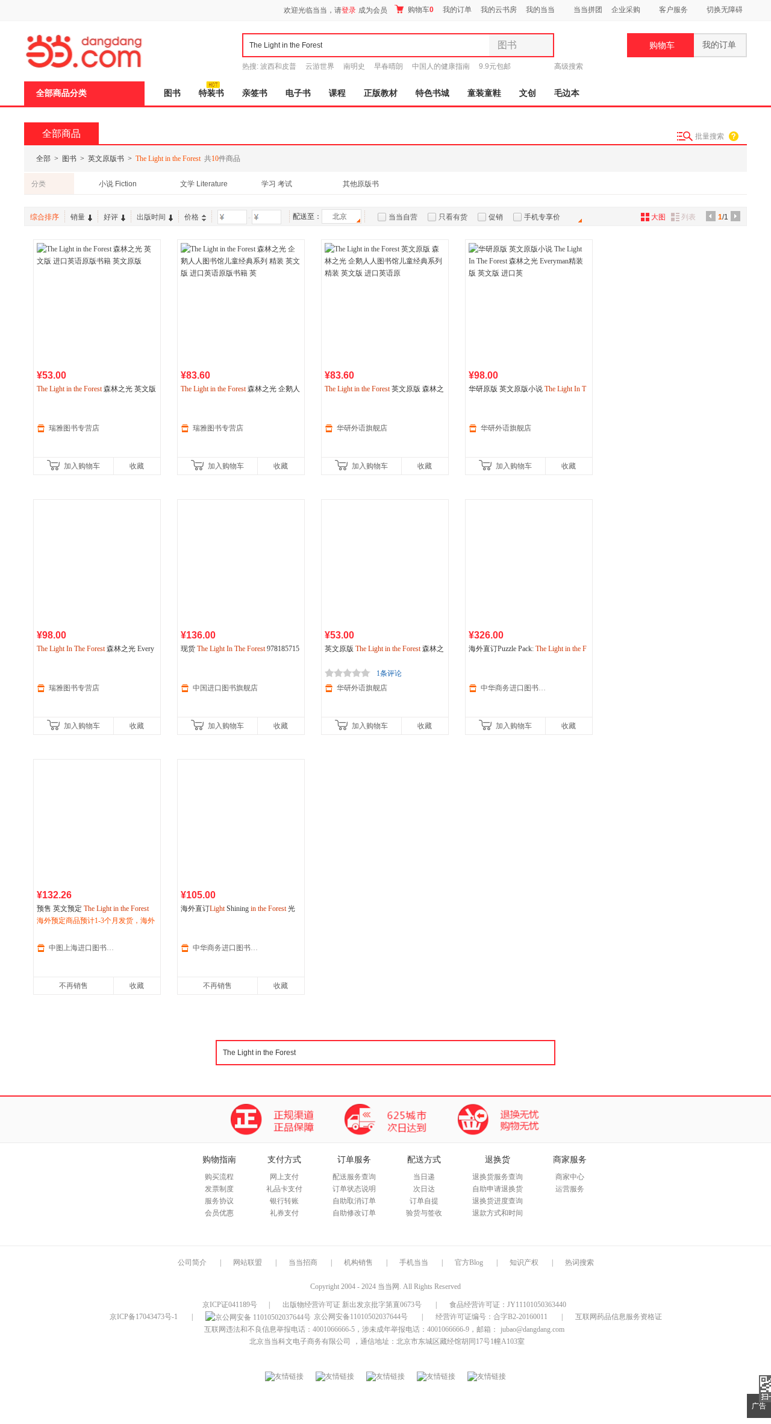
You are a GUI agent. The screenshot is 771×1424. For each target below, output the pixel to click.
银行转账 (284, 1201)
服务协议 (219, 1201)
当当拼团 (587, 9)
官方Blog (469, 1262)
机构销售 (358, 1262)
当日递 (424, 1177)
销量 (77, 217)
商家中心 (569, 1177)
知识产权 (525, 1262)
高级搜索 (568, 66)
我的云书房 (499, 9)
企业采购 (625, 9)
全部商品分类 (61, 93)
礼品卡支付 (284, 1189)
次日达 (424, 1189)
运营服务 (569, 1189)
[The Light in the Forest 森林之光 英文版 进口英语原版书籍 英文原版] (97, 303)
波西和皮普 (278, 66)
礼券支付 (284, 1213)
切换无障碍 (725, 9)
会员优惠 (219, 1213)
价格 (191, 217)
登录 (349, 10)
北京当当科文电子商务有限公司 (300, 1341)
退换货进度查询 (497, 1201)
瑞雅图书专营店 (74, 428)
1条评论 (389, 673)
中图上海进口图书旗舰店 (82, 948)
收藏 (137, 466)
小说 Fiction (118, 184)
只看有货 (453, 217)
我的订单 (457, 9)
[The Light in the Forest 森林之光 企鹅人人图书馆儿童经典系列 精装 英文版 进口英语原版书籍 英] (241, 303)
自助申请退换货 (497, 1189)
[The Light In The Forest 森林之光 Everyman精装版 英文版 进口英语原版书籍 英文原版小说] (97, 563)
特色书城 (432, 93)
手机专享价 (542, 217)
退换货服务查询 (497, 1177)
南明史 (354, 66)
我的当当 (540, 9)
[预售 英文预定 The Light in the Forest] (97, 823)
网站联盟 (247, 1262)
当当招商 (303, 1262)
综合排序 (44, 217)
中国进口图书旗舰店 (225, 688)
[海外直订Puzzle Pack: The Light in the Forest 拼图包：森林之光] (529, 563)
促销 (496, 217)
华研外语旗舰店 (362, 428)
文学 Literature (204, 184)
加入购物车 (82, 466)
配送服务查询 (354, 1177)
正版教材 (381, 93)
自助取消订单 (354, 1201)
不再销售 (73, 985)
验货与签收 (424, 1213)
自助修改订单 (354, 1213)
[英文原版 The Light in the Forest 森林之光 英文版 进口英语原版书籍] (385, 563)
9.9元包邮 (495, 66)
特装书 (211, 93)
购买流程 (219, 1177)
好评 (111, 217)
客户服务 (673, 9)
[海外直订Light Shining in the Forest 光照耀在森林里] (241, 823)
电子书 (298, 93)
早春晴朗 (388, 66)
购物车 (420, 9)
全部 (43, 158)
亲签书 (254, 93)
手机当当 (413, 1262)
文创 (527, 93)
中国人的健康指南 (441, 66)
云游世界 (319, 66)
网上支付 (284, 1177)
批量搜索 (709, 136)
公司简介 (192, 1262)
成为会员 (372, 10)
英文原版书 (106, 158)
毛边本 (566, 93)
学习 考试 (276, 184)
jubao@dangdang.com (532, 1329)
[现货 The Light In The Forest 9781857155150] (241, 563)
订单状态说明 (354, 1189)
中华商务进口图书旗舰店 (514, 688)
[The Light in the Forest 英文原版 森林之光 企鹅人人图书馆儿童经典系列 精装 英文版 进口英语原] (385, 303)
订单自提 (424, 1201)
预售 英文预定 (93, 908)
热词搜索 (579, 1262)
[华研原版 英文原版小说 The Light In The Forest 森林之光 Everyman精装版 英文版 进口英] (529, 303)
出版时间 (151, 217)
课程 (337, 93)
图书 (172, 93)
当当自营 (403, 217)
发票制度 (219, 1189)
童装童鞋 (484, 93)
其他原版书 (361, 184)
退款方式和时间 (497, 1213)
